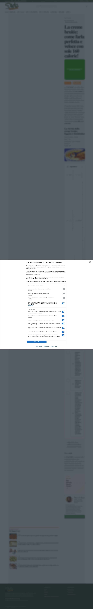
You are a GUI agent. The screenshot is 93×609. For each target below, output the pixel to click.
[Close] (90, 262)
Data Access (46, 346)
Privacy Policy (54, 346)
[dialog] (46, 304)
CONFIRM (36, 341)
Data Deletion (39, 346)
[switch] (63, 289)
